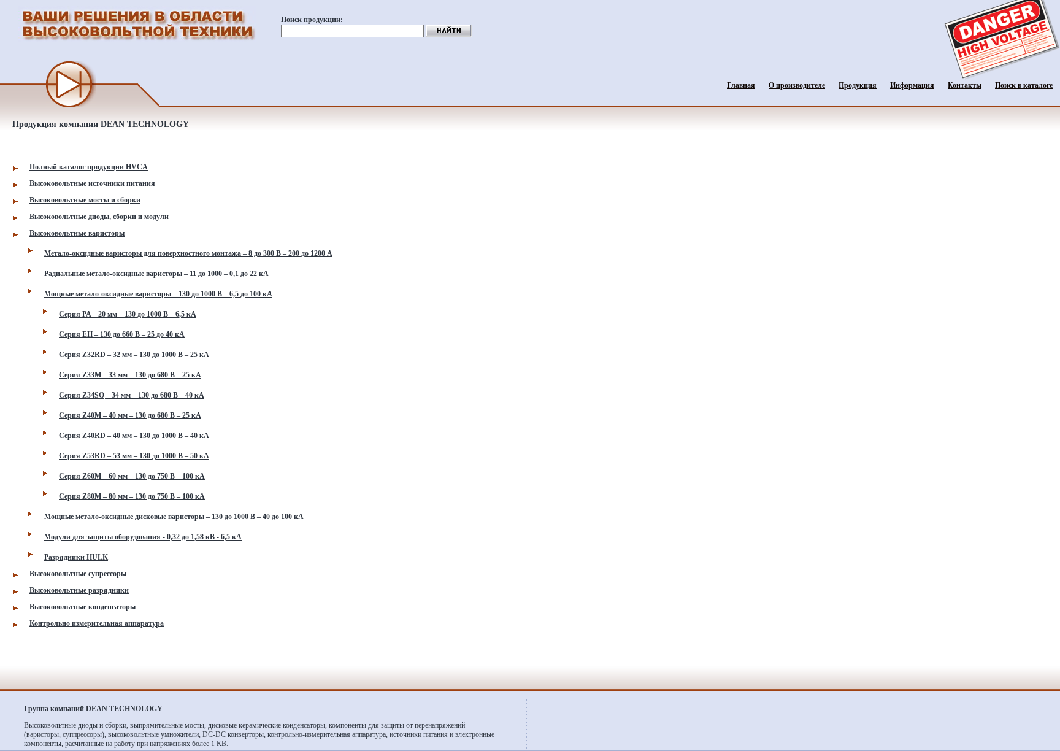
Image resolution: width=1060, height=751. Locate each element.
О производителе (797, 85)
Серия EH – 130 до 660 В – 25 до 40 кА (122, 334)
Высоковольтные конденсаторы (82, 607)
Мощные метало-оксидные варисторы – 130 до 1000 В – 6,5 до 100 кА (158, 294)
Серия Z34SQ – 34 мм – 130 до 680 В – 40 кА (131, 395)
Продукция (858, 85)
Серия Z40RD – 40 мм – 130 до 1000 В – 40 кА (134, 435)
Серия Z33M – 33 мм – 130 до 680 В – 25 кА (130, 375)
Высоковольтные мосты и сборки (84, 200)
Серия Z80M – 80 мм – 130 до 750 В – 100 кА (132, 496)
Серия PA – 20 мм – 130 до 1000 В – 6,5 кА (127, 314)
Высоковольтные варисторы (77, 233)
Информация (912, 85)
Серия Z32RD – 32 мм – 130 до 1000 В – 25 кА (134, 354)
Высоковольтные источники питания (92, 183)
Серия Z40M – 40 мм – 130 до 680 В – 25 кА (130, 415)
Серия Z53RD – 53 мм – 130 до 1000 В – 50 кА (134, 456)
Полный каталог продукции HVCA (88, 167)
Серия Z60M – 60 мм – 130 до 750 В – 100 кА (132, 476)
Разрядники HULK (76, 557)
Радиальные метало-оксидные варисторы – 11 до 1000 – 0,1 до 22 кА (156, 273)
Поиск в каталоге (1024, 85)
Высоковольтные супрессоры (77, 573)
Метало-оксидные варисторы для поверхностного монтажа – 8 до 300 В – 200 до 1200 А (188, 253)
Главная (741, 85)
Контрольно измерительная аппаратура (96, 623)
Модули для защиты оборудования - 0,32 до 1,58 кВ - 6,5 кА (143, 537)
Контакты (964, 85)
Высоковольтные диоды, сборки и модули (99, 216)
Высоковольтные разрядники (79, 590)
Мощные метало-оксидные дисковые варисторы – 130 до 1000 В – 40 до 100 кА (174, 516)
